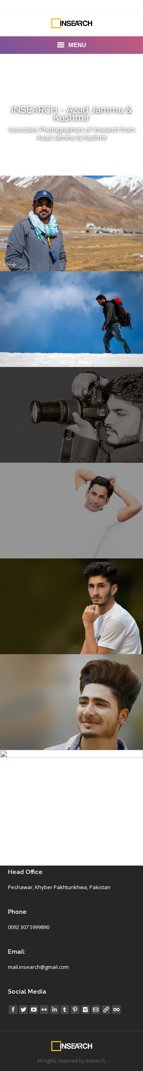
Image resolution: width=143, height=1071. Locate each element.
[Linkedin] (54, 1009)
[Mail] (95, 1009)
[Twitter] (23, 1009)
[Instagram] (85, 1009)
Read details (82, 201)
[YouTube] (33, 1009)
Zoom (61, 201)
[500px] (116, 1009)
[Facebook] (13, 1009)
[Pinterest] (75, 1009)
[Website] (106, 1009)
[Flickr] (44, 1009)
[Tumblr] (64, 1009)
